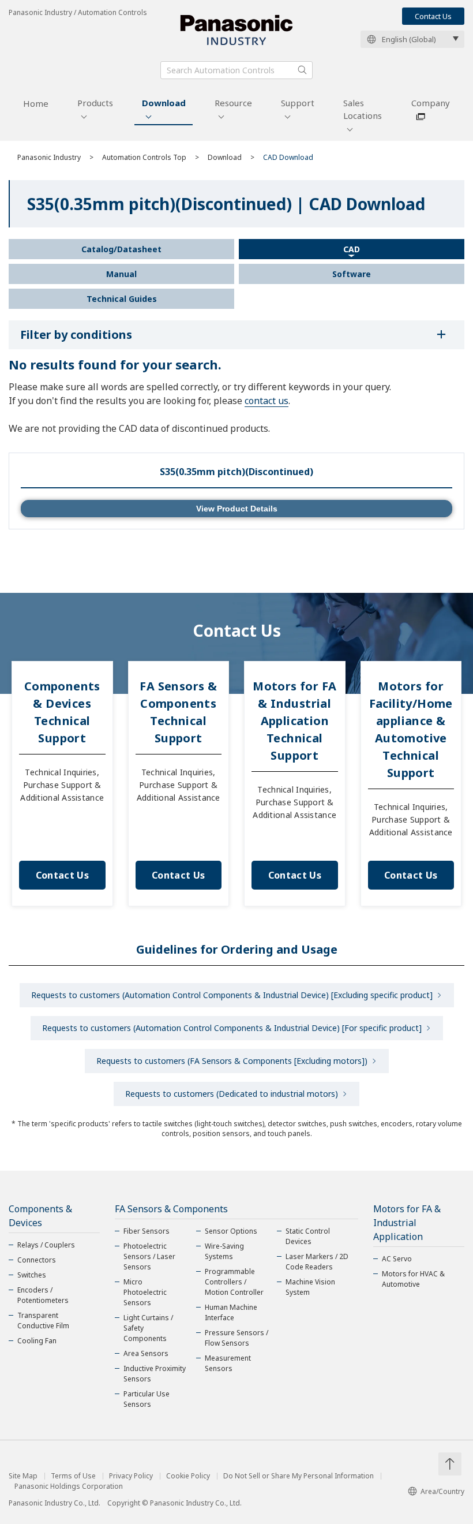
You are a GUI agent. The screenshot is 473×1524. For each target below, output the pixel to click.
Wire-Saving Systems (224, 1251)
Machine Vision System (310, 1287)
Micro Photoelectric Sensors (145, 1292)
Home (35, 103)
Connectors (36, 1260)
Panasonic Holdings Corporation (68, 1486)
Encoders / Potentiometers (43, 1295)
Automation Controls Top (144, 157)
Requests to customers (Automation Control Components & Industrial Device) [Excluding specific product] (232, 994)
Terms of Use (73, 1476)
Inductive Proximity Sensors (154, 1374)
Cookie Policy (188, 1476)
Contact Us (433, 16)
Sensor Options (231, 1231)
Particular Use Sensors (146, 1399)
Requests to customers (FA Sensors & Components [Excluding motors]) (231, 1060)
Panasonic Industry (49, 157)
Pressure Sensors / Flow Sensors (236, 1338)
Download (164, 103)
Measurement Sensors (228, 1363)
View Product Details (236, 508)
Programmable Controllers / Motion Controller (234, 1282)
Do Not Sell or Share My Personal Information (298, 1476)
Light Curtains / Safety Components (148, 1328)
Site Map (23, 1476)
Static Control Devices (308, 1236)
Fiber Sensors (146, 1231)
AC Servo (397, 1259)
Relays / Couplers (46, 1245)
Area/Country (442, 1491)
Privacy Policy (131, 1476)
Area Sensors (145, 1353)
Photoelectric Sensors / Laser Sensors (149, 1256)
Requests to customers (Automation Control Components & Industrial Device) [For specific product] (232, 1027)
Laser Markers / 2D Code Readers (317, 1262)
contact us (266, 400)
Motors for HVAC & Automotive (413, 1279)
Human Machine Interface (231, 1312)
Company (430, 103)
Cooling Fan (37, 1341)
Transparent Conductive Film (43, 1320)
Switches (31, 1275)
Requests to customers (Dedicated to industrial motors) (231, 1093)
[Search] (302, 70)
